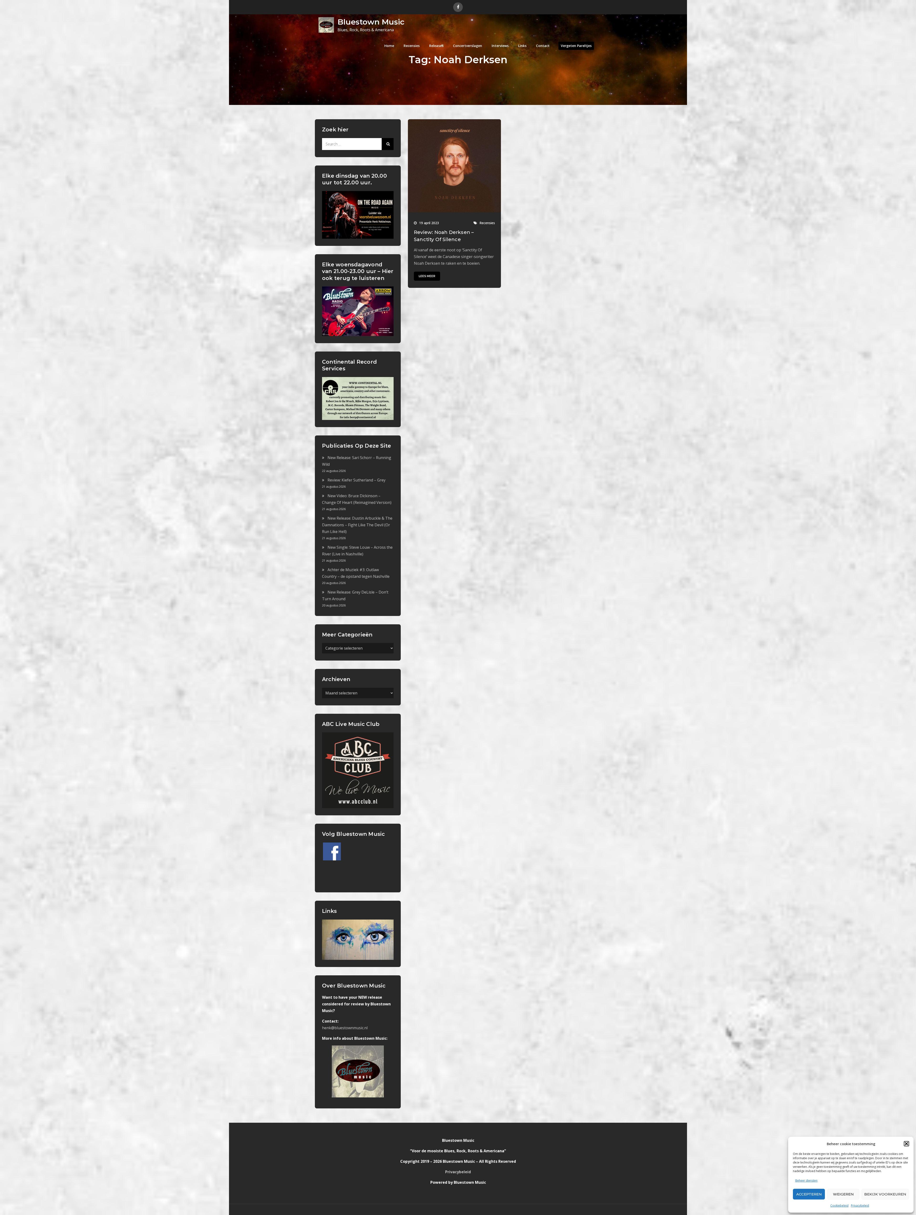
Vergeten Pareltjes (576, 45)
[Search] (388, 144)
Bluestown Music (371, 21)
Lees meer (427, 276)
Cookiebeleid (839, 1206)
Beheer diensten (806, 1181)
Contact (543, 45)
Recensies (412, 45)
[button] (906, 1143)
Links (522, 45)
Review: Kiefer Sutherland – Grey (356, 480)
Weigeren (843, 1194)
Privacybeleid (860, 1206)
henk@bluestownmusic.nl (345, 1027)
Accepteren (809, 1194)
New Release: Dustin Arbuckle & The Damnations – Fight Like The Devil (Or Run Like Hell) (357, 525)
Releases (436, 45)
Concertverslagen (467, 45)
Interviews (500, 45)
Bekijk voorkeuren (885, 1194)
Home (389, 45)
